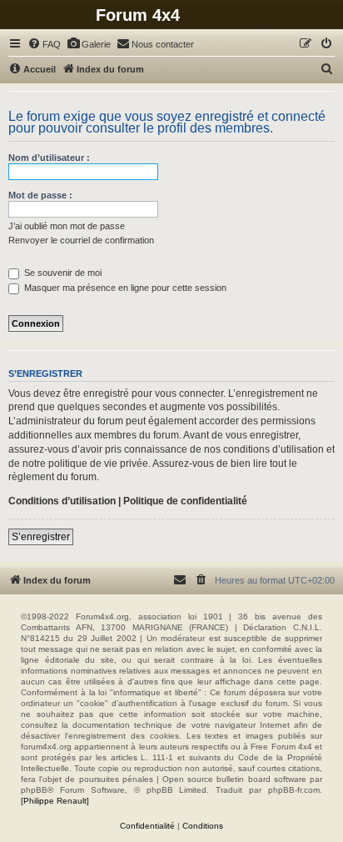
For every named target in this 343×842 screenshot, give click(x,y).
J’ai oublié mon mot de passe (66, 226)
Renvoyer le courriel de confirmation (81, 240)
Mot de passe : (40, 195)
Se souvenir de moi (62, 273)
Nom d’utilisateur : (49, 158)
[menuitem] (44, 44)
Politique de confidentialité (185, 501)
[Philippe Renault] (55, 800)
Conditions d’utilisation (62, 501)
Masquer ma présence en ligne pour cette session (124, 288)
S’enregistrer (41, 537)
